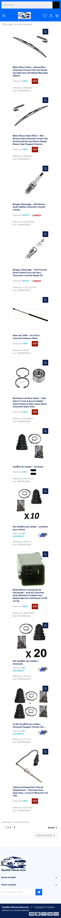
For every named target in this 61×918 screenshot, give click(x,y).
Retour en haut (46, 835)
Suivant (53, 827)
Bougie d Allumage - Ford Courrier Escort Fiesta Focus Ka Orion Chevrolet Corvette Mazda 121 (30, 273)
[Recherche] (56, 5)
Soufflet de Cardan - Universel (28, 467)
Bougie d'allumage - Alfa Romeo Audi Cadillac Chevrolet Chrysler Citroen (29, 207)
